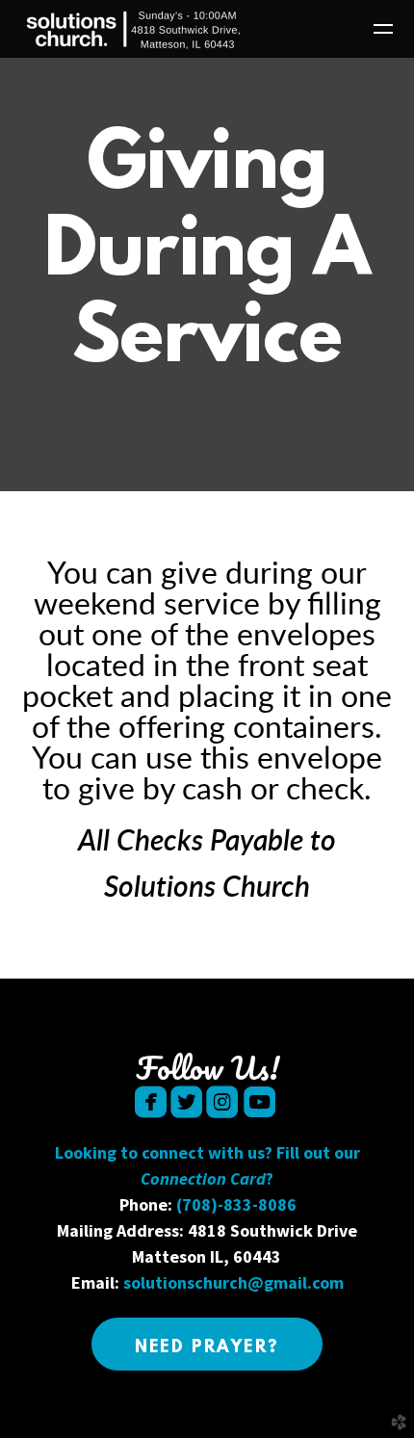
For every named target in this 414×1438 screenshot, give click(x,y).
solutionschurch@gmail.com (233, 1282)
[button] (207, 1344)
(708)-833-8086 (236, 1204)
